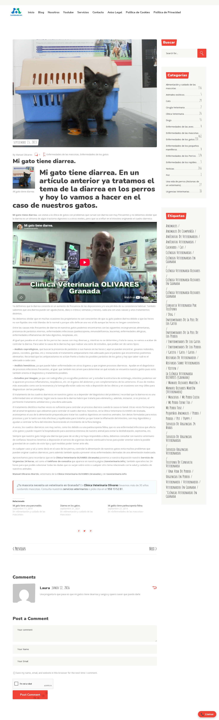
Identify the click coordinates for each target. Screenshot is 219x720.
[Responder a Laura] (154, 588)
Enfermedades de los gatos (94, 154)
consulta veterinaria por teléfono (181, 307)
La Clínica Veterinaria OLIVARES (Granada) (179, 375)
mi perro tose (174, 408)
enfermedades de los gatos (184, 341)
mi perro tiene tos (179, 402)
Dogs (168, 120)
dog (170, 314)
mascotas (173, 397)
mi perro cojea (190, 397)
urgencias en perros (178, 476)
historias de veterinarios (181, 357)
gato (182, 352)
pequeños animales (177, 413)
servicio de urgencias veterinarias (179, 438)
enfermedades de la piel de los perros (182, 334)
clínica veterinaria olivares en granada (183, 281)
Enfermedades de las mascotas (62, 154)
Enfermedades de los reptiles (181, 162)
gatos (191, 352)
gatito (172, 352)
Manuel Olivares (24, 154)
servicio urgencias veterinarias (177, 451)
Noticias (170, 168)
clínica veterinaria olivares (183, 271)
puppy (186, 418)
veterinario (173, 482)
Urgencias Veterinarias (177, 191)
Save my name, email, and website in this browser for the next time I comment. (56, 672)
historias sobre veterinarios (183, 363)
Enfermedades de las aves (179, 126)
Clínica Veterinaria (175, 113)
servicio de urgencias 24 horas (181, 425)
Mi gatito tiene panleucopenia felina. (125, 505)
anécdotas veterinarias (180, 242)
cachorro (171, 247)
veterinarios (190, 482)
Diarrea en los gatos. (70, 505)
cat (182, 247)
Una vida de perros (179, 471)
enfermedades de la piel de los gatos (182, 321)
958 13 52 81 (115, 489)
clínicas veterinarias (179, 252)
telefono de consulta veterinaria (179, 464)
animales (171, 226)
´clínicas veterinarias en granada (181, 494)
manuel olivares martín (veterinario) (180, 390)
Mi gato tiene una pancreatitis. (27, 505)
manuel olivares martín (183, 383)
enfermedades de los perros (184, 347)
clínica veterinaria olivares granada (183, 294)
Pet (168, 175)
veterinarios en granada (181, 487)
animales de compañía (180, 231)
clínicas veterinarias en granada (181, 260)
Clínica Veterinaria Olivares (101, 485)
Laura (45, 588)
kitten (172, 368)
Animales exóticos (175, 94)
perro (195, 413)
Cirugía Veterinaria (175, 107)
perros (169, 418)
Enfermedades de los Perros (181, 155)
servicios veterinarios (75, 489)
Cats (168, 101)
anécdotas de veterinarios (182, 236)
